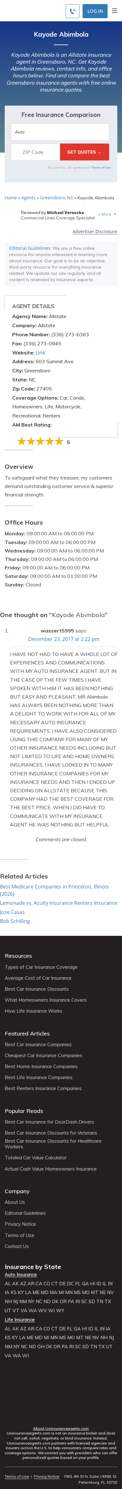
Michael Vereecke (65, 212)
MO (85, 1292)
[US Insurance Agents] (32, 10)
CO (46, 1284)
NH (8, 1301)
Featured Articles (27, 1033)
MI (61, 1292)
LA (28, 1292)
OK (55, 1301)
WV (42, 1310)
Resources (18, 955)
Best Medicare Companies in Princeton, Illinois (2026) (54, 890)
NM (23, 1301)
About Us (15, 1202)
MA (53, 1292)
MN (69, 1292)
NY (31, 1301)
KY (21, 1292)
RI (77, 1301)
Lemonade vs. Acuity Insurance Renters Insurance (58, 902)
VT (16, 1310)
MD (44, 1292)
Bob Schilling (15, 921)
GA (85, 1284)
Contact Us (17, 1246)
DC (70, 1284)
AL (8, 1284)
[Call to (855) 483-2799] (72, 11)
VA (24, 1310)
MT (94, 1292)
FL (78, 1284)
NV (110, 1292)
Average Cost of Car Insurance (38, 978)
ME (36, 1292)
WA (32, 1310)
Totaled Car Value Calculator (36, 1158)
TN (99, 1301)
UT (8, 1310)
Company (17, 1191)
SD (92, 1301)
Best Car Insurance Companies (38, 1044)
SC (84, 1301)
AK (15, 1284)
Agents (28, 198)
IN (110, 1284)
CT (54, 1284)
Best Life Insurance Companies (39, 1077)
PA (71, 1301)
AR (31, 1284)
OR (63, 1301)
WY (60, 1310)
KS (14, 1292)
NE (102, 1292)
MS (77, 1292)
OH (40, 1347)
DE (62, 1284)
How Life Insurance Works (33, 1011)
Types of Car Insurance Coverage (41, 967)
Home (11, 198)
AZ (23, 1284)
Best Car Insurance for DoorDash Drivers (49, 1122)
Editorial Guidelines (29, 248)
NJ (15, 1301)
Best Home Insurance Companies (41, 1066)
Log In (95, 11)
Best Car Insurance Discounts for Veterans (51, 1133)
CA (39, 1284)
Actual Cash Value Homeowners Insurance (51, 1169)
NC (39, 1301)
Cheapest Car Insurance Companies (43, 1055)
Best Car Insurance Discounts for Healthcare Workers (53, 1144)
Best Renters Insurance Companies (43, 1088)
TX (107, 1301)
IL (105, 1284)
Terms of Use (101, 167)
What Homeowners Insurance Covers (46, 1000)
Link (40, 352)
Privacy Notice (20, 1224)
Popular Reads (24, 1110)
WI (51, 1310)
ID (98, 1284)
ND (47, 1301)
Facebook (36, 1416)
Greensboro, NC (56, 198)
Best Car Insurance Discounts (37, 989)
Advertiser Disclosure (95, 231)
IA (7, 1292)
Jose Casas (12, 912)
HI (92, 1284)
